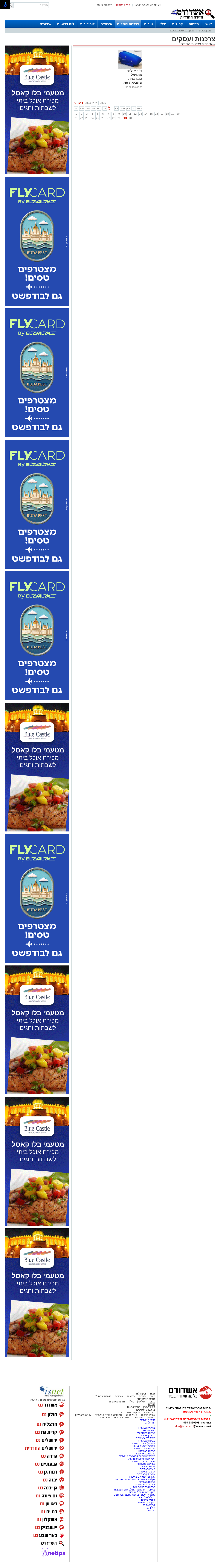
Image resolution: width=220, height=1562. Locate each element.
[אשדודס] (186, 1398)
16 (156, 113)
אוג (116, 108)
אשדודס (209, 44)
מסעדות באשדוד (146, 1440)
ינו (76, 108)
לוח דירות (87, 24)
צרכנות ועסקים (128, 24)
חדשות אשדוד (146, 1399)
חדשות (194, 24)
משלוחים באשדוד (145, 1438)
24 (92, 118)
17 (161, 113)
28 (113, 118)
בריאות (131, 1396)
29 (119, 118)
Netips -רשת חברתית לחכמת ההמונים (134, 1479)
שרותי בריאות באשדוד (143, 1461)
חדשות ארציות (117, 1401)
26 (102, 118)
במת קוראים (133, 1406)
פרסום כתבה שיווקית (143, 1487)
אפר (93, 108)
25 (97, 118)
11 (129, 113)
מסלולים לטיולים (146, 1497)
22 (81, 118)
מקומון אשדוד (147, 1435)
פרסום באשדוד (146, 1481)
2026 (103, 103)
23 (86, 118)
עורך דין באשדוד (146, 1502)
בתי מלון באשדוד (146, 1427)
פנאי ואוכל (131, 1414)
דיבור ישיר (149, 1406)
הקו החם (105, 1417)
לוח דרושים (65, 24)
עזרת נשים (138, 1417)
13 (140, 113)
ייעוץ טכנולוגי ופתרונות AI (141, 1458)
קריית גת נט (148, 1505)
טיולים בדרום (148, 1499)
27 (108, 118)
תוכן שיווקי (205, 30)
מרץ (87, 108)
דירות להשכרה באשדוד (142, 1445)
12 (135, 113)
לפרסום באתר (104, 4)
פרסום (151, 1510)
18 (167, 113)
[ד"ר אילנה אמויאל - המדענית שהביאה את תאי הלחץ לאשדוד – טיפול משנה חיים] (130, 68)
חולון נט (150, 1507)
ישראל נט (150, 1422)
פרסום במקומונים (145, 1432)
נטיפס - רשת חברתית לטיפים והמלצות (134, 1489)
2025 (95, 103)
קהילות (177, 24)
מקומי (152, 1401)
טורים (148, 24)
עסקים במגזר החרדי (182, 30)
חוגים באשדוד (147, 1469)
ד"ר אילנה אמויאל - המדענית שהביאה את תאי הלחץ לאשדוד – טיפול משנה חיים (130, 82)
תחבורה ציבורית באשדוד (108, 1414)
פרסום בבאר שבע (145, 1453)
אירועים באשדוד (146, 1463)
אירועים (106, 24)
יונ (105, 108)
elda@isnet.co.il (184, 1426)
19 (172, 113)
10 (124, 113)
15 (151, 113)
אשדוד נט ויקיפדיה (144, 1484)
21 (76, 118)
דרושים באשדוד (146, 1466)
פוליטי (141, 1401)
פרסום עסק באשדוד (144, 1448)
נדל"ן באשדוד (147, 1420)
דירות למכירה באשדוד (143, 1443)
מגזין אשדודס (121, 1417)
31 (130, 118)
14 (145, 113)
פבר (81, 108)
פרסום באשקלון (146, 1450)
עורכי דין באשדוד (146, 1474)
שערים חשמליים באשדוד (141, 1476)
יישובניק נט (148, 1430)
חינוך (152, 1396)
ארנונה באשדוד (146, 1471)
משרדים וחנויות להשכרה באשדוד (137, 1456)
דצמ (139, 108)
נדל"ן (162, 24)
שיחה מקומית (83, 1414)
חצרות (142, 1396)
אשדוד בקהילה (145, 1393)
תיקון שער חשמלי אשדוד (142, 1492)
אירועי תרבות (148, 1414)
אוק (128, 108)
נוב (133, 108)
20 (178, 113)
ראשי (208, 24)
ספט (122, 108)
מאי (99, 108)
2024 (88, 103)
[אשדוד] (192, 19)
